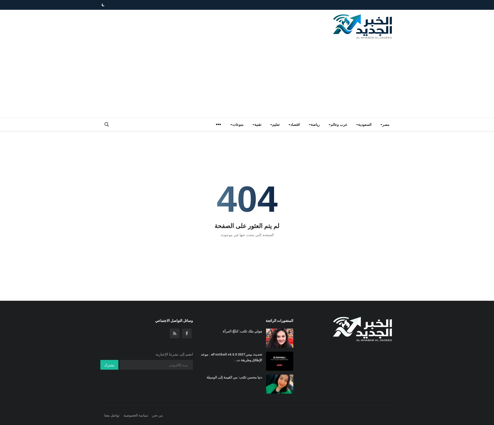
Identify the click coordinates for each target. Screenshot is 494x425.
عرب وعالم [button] (339, 124)
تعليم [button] (276, 124)
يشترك (109, 364)
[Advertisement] (247, 79)
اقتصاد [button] (295, 124)
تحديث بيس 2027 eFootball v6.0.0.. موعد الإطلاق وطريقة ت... (231, 357)
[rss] (175, 333)
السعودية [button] (365, 124)
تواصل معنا (112, 415)
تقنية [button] (257, 124)
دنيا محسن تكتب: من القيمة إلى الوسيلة (234, 377)
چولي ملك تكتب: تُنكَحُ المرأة (242, 331)
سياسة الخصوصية (135, 415)
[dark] (103, 5)
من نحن (157, 415)
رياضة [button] (315, 124)
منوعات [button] (238, 124)
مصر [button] (386, 124)
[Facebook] (187, 333)
